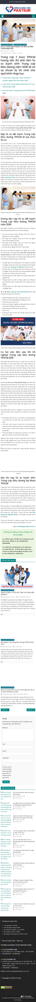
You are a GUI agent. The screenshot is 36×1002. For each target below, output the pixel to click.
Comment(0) (18, 53)
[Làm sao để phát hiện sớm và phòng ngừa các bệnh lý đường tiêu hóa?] (6, 843)
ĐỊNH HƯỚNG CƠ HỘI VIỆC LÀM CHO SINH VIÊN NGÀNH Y (17, 594)
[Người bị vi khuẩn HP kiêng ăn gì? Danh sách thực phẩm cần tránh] (6, 821)
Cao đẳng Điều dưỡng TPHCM (12, 927)
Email (4, 751)
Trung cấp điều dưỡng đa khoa (19, 292)
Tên (4, 744)
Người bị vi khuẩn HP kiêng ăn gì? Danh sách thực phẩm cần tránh (23, 817)
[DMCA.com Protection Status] (6, 987)
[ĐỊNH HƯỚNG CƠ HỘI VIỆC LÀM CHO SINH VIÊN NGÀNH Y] (18, 576)
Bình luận (5, 728)
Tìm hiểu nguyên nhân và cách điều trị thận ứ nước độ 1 (24, 832)
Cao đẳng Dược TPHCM (10, 925)
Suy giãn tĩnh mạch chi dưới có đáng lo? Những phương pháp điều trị (24, 804)
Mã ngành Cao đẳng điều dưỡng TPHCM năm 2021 (17, 643)
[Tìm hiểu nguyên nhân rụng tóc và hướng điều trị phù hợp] (6, 894)
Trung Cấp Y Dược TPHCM (20, 44)
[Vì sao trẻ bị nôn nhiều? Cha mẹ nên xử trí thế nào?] (6, 907)
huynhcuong (18, 646)
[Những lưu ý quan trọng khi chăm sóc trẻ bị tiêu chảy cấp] (6, 882)
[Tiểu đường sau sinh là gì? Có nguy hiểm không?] (6, 854)
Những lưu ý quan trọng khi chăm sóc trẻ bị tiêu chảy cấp (23, 881)
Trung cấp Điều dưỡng (6, 44)
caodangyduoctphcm (7, 53)
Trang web (5, 758)
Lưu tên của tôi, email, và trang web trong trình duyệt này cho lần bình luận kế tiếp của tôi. (6, 772)
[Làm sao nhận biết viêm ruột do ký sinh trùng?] (6, 795)
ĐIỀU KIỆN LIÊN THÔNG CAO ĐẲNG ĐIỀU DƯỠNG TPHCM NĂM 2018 (6, 710)
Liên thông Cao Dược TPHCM (12, 932)
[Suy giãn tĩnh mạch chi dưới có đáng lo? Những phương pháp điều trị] (6, 807)
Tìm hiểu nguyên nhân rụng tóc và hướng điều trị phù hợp (23, 890)
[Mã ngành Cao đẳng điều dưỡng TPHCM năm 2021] (18, 625)
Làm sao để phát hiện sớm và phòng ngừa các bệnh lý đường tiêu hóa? (24, 841)
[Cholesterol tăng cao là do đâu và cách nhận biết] (6, 869)
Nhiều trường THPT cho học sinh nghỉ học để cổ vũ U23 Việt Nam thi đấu (18, 691)
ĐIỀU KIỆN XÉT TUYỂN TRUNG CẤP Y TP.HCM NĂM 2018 (31, 710)
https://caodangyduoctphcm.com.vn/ (17, 971)
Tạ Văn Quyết (18, 798)
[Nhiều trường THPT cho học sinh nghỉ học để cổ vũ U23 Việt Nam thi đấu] (18, 673)
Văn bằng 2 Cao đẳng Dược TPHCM (14, 934)
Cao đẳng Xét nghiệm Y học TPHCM (14, 930)
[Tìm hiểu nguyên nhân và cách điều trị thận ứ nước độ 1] (6, 833)
